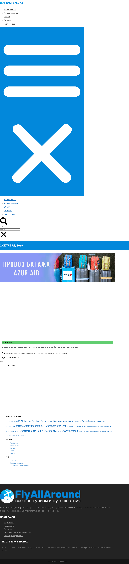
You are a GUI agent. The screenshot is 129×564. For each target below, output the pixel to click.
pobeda (9, 421)
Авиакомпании (11, 13)
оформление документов (93, 426)
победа (105, 426)
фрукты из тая (104, 431)
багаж (36, 425)
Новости (12, 448)
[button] (42, 111)
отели (85, 426)
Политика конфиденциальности (19, 465)
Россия (85, 421)
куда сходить (70, 426)
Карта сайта (9, 526)
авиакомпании (24, 425)
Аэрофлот (36, 421)
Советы (8, 20)
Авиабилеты (10, 9)
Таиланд (91, 421)
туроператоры (95, 431)
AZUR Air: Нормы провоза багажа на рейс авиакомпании (40, 347)
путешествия (16, 431)
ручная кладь (71, 430)
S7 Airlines (22, 421)
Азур (29, 421)
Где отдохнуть (47, 421)
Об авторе (13, 460)
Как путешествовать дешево (67, 421)
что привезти (20, 435)
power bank (15, 421)
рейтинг (59, 431)
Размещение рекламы (16, 463)
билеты (44, 426)
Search (4, 227)
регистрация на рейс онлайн (38, 430)
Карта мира (9, 24)
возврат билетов (57, 425)
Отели (7, 16)
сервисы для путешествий (86, 431)
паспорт (101, 426)
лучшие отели (78, 426)
